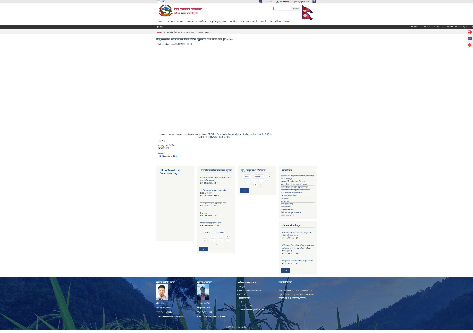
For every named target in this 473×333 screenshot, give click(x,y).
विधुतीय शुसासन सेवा (218, 21)
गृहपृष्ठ (161, 21)
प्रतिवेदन (233, 21)
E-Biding (203, 213)
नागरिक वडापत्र (245, 302)
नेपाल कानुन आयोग (287, 204)
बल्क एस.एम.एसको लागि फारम (250, 290)
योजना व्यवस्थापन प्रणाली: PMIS (251, 309)
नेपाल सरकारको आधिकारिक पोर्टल (291, 193)
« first (207, 232)
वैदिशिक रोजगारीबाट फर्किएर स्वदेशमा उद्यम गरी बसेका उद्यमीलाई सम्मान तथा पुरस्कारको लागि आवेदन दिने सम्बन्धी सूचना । (298, 248)
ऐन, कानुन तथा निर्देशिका (166, 145)
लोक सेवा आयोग (286, 207)
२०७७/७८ (161, 153)
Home (158, 32)
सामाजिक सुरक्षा (244, 298)
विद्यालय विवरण (275, 21)
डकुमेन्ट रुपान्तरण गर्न (287, 215)
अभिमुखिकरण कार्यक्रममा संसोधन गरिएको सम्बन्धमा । (298, 261)
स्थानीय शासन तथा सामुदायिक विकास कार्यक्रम (295, 190)
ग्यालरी (263, 21)
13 (228, 241)
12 (220, 241)
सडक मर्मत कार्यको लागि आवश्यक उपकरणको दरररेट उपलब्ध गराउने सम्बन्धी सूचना (425, 27)
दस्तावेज (180, 21)
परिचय (170, 21)
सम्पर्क (287, 21)
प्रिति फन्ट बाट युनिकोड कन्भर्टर (291, 212)
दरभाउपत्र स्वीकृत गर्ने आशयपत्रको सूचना (213, 203)
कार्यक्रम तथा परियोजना (196, 21)
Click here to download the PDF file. (214, 137)
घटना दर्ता (242, 294)
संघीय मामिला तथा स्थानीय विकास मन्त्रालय (294, 187)
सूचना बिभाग (285, 201)
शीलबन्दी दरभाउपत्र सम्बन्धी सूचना (210, 223)
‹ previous (220, 232)
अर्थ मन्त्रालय (285, 198)
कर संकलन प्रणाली (246, 306)
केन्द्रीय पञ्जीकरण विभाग (288, 195)
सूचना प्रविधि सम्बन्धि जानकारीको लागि (293, 181)
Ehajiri (242, 286)
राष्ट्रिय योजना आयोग (287, 210)
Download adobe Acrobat (228, 134)
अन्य (204, 249)
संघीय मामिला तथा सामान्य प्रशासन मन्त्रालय (294, 184)
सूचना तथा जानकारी (249, 21)
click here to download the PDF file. (257, 134)
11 (212, 241)
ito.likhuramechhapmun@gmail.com (170, 316)
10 (204, 241)
